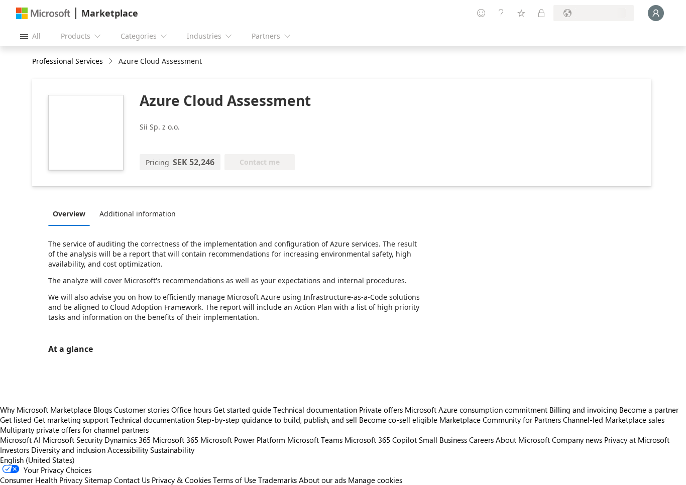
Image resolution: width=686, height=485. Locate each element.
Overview (69, 213)
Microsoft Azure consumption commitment (477, 410)
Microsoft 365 (175, 440)
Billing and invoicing (583, 410)
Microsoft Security (72, 440)
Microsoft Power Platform (242, 440)
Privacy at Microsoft (636, 440)
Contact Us (132, 480)
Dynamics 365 (127, 440)
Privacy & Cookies (181, 480)
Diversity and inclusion (68, 450)
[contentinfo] (112, 61)
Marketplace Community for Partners (500, 420)
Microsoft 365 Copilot (381, 440)
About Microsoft (523, 440)
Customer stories (141, 410)
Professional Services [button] (67, 61)
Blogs (102, 410)
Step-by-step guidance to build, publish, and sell (276, 420)
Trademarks (277, 480)
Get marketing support (71, 420)
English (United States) (37, 460)
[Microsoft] (43, 13)
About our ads (322, 480)
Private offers (381, 410)
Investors (14, 450)
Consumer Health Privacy (41, 480)
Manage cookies (375, 480)
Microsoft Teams (314, 440)
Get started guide (242, 410)
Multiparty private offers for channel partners (74, 430)
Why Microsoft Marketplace (45, 410)
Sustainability (172, 450)
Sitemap (98, 480)
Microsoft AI (20, 440)
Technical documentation (315, 410)
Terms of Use (234, 480)
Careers (481, 440)
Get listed (16, 420)
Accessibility (127, 450)
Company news (577, 440)
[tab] (71, 213)
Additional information (137, 213)
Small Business (443, 440)
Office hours (191, 410)
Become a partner (648, 410)
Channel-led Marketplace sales (613, 420)
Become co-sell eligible (398, 420)
